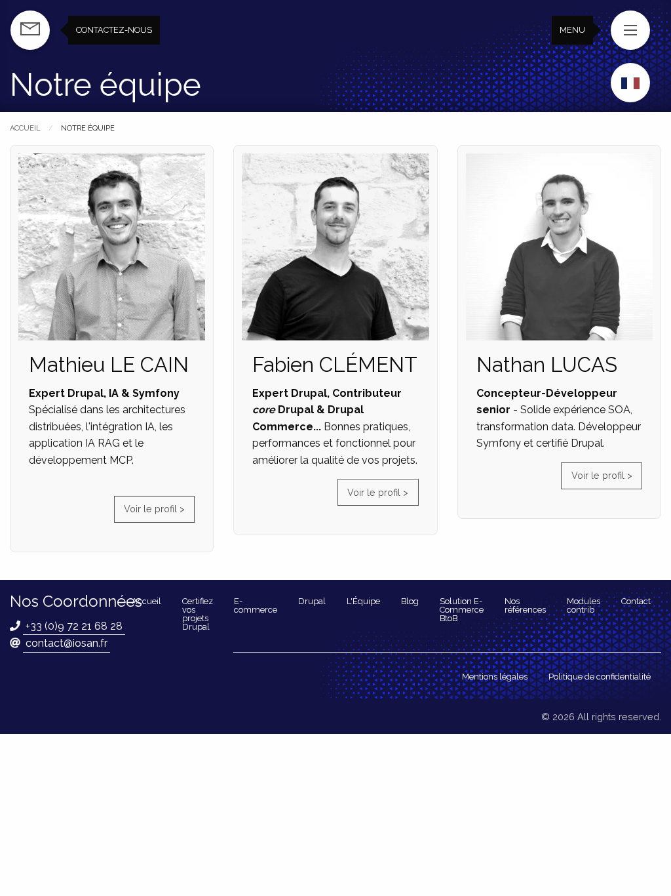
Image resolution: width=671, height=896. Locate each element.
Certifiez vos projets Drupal (197, 613)
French (630, 83)
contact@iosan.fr (66, 643)
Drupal (312, 601)
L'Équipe (363, 601)
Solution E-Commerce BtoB (462, 609)
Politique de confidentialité (599, 677)
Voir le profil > (154, 508)
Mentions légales (494, 677)
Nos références (525, 605)
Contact (636, 601)
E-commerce (255, 605)
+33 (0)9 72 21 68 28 (74, 626)
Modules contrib (583, 605)
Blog (410, 601)
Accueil (25, 128)
